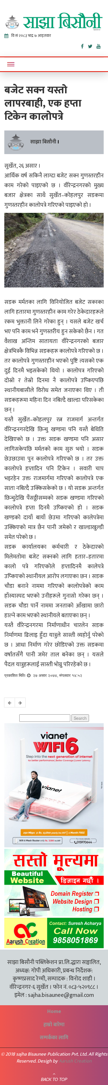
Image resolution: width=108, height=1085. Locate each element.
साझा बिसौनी (43, 142)
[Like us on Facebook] (84, 45)
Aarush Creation (75, 1061)
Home (54, 1011)
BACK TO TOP (54, 1079)
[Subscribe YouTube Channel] (100, 45)
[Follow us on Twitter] (92, 45)
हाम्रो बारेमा (54, 1024)
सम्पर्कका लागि (54, 1037)
